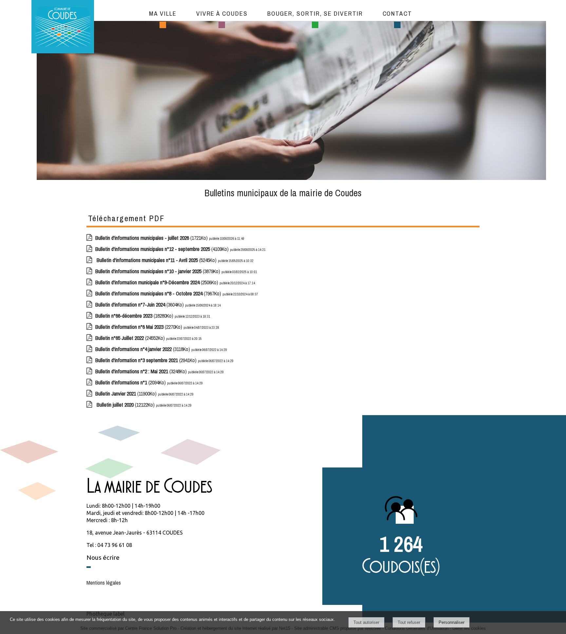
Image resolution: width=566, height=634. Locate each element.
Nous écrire (103, 557)
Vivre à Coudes (222, 13)
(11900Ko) (126, 393)
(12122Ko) (125, 404)
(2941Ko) (146, 360)
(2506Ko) (157, 282)
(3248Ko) (141, 371)
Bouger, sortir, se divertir (315, 13)
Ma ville (162, 13)
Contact (397, 13)
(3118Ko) (143, 349)
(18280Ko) (135, 315)
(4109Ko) (162, 249)
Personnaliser (451, 622)
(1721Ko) (152, 237)
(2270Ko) (139, 326)
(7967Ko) (158, 293)
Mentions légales (103, 582)
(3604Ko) (140, 304)
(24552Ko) (130, 338)
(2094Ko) (131, 382)
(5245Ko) (156, 260)
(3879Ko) (158, 271)
